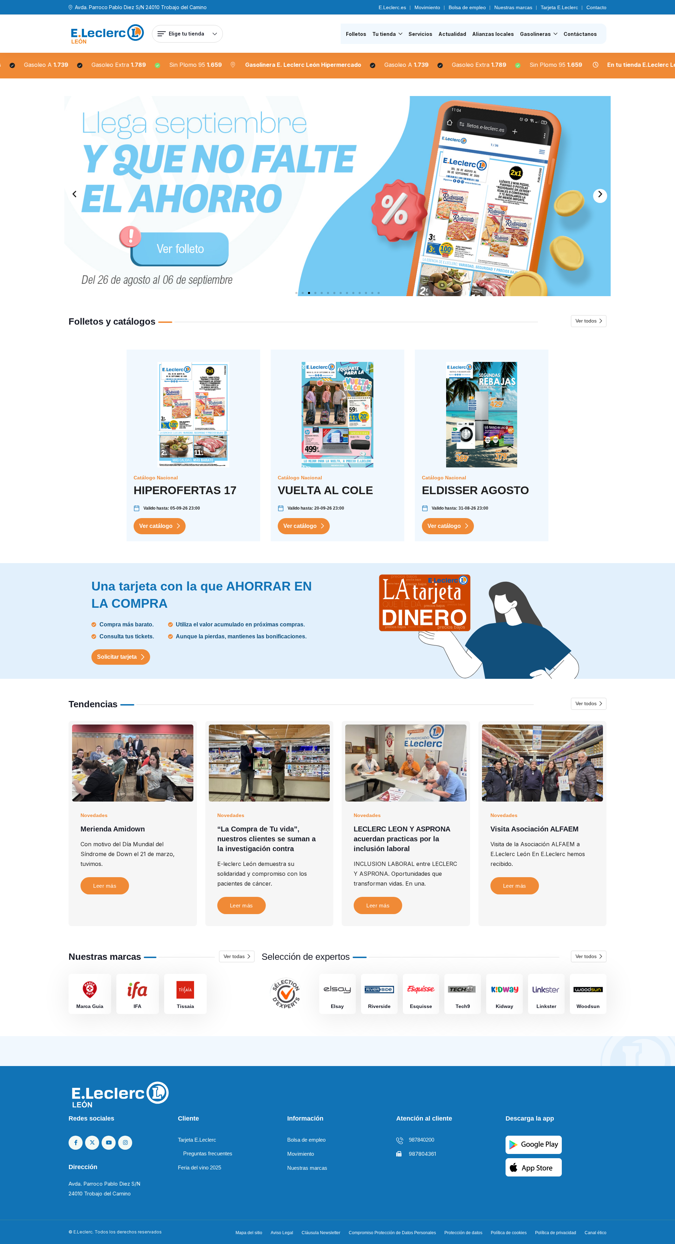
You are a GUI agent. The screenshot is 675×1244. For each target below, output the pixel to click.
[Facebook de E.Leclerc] (76, 1143)
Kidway (504, 1006)
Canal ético (595, 1233)
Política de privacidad (555, 1233)
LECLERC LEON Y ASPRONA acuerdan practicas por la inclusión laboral (402, 839)
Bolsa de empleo (467, 7)
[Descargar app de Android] (534, 1144)
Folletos (356, 34)
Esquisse (421, 1006)
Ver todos (586, 321)
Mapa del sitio (249, 1233)
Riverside (379, 1006)
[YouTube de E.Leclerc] (109, 1143)
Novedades (94, 815)
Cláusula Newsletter (321, 1233)
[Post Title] (132, 762)
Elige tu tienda (186, 34)
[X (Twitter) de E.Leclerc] (92, 1143)
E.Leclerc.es (392, 7)
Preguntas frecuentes (207, 1153)
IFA (137, 1006)
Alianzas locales (493, 34)
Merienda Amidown (113, 829)
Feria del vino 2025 (199, 1167)
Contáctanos (580, 34)
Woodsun (588, 1006)
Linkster (546, 1006)
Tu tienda (384, 34)
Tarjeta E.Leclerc (559, 7)
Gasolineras (535, 34)
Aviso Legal (282, 1233)
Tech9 (463, 1006)
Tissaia (185, 1006)
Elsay (337, 1006)
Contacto (596, 7)
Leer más (104, 886)
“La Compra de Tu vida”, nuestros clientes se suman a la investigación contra (266, 839)
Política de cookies (509, 1233)
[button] (75, 196)
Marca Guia (89, 1006)
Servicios (420, 34)
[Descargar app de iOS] (534, 1167)
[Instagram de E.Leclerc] (125, 1143)
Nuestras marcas (513, 7)
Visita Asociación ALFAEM (534, 829)
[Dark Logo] (108, 34)
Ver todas (234, 956)
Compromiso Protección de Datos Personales (392, 1233)
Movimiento (427, 7)
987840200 (421, 1140)
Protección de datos (463, 1233)
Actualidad (452, 34)
